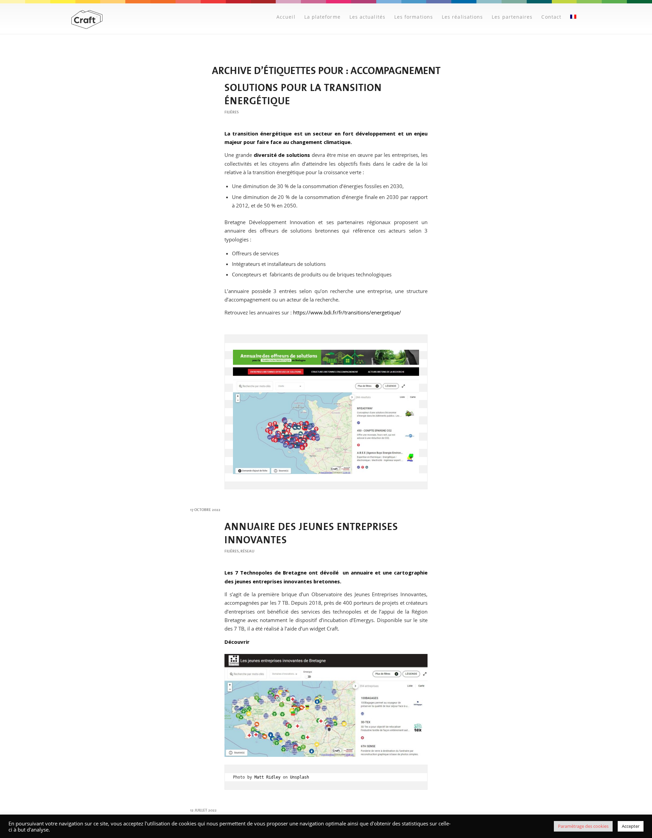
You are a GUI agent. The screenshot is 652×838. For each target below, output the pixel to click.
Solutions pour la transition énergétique (303, 94)
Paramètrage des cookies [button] (583, 826)
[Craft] (87, 19)
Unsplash (299, 777)
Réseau (247, 551)
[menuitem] (286, 17)
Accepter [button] (630, 826)
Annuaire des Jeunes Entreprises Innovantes (311, 533)
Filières (231, 112)
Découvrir (237, 641)
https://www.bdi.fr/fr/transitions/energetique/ (347, 312)
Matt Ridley (267, 777)
